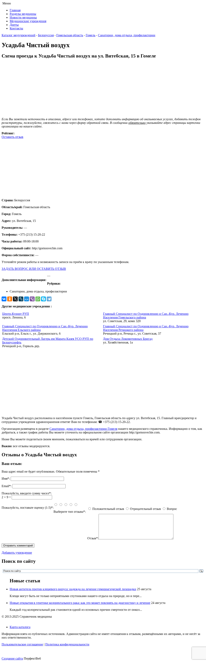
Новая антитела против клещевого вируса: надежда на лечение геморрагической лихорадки (73, 589)
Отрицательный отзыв (145, 509)
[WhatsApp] (37, 299)
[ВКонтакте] (4, 299)
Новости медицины (23, 17)
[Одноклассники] (9, 299)
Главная (15, 10)
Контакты (16, 28)
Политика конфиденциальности (67, 644)
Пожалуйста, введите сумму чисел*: (27, 493)
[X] (15, 299)
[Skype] (43, 299)
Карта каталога (20, 627)
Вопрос (172, 509)
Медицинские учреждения (28, 21)
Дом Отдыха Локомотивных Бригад (127, 338)
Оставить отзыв (12, 137)
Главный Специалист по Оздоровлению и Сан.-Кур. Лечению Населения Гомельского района (145, 315)
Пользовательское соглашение (22, 644)
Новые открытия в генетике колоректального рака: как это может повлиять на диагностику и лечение (80, 603)
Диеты (14, 24)
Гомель (90, 35)
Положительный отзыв (108, 509)
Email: (6, 486)
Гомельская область (69, 35)
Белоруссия (46, 35)
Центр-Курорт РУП (15, 313)
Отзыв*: (93, 538)
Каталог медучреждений (18, 35)
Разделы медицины (23, 14)
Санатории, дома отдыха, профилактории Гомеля (83, 428)
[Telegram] (49, 299)
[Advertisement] (103, 167)
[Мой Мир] (26, 299)
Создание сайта (12, 658)
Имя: (6, 478)
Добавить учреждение (17, 552)
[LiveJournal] (21, 299)
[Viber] (32, 299)
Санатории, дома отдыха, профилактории (126, 35)
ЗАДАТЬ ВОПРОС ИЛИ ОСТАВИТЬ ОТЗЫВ (34, 268)
